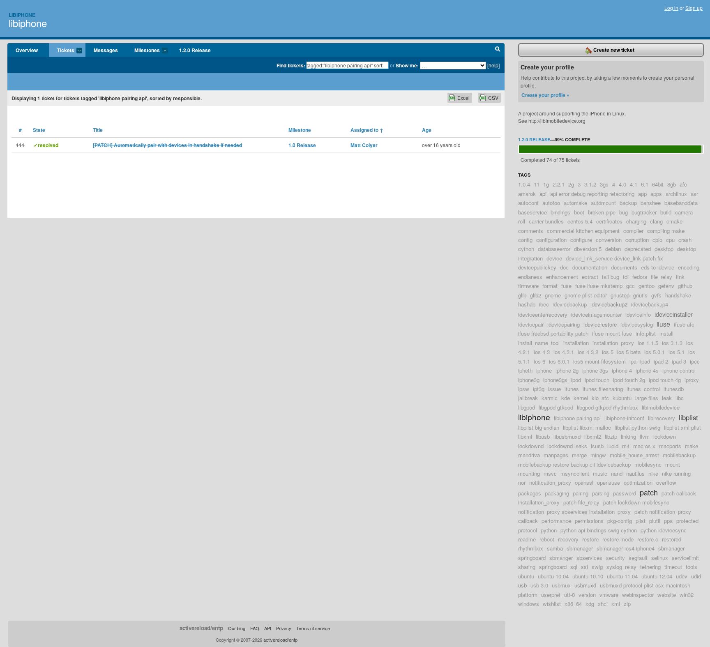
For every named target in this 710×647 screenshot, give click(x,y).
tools (691, 567)
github (685, 286)
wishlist (552, 604)
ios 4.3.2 (588, 352)
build (665, 212)
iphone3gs (555, 380)
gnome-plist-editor (586, 295)
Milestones (143, 50)
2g (571, 184)
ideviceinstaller (674, 314)
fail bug (610, 277)
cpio (657, 240)
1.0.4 (524, 184)
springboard (553, 567)
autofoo (551, 203)
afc (683, 184)
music (600, 473)
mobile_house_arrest (634, 455)
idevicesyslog (636, 324)
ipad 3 (679, 361)
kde (565, 398)
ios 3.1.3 (672, 343)
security (615, 558)
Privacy (283, 628)
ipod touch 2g (629, 380)
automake (575, 203)
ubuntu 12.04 (656, 576)
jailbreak (528, 398)
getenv (666, 286)
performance (556, 521)
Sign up (694, 7)
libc (679, 398)
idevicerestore (600, 324)
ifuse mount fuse (612, 333)
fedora (639, 277)
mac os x (644, 446)
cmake (674, 221)
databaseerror (554, 249)
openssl (584, 482)
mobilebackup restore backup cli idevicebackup (574, 464)
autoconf (528, 203)
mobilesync (648, 464)
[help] (493, 65)
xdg (590, 604)
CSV (493, 97)
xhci (603, 604)
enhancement (562, 277)
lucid (612, 446)
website (666, 595)
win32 (687, 595)
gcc (630, 286)
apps (656, 194)
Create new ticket (613, 49)
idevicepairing (563, 324)
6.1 (644, 184)
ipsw (523, 389)
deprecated (638, 249)
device (554, 258)
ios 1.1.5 (648, 343)
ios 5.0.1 (654, 352)
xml (615, 604)
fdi (626, 277)
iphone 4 (622, 370)
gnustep (620, 295)
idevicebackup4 (649, 304)
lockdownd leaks (567, 446)
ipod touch (597, 380)
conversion (609, 240)
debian (613, 249)
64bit (658, 184)
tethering (650, 567)
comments (530, 231)
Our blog (236, 628)
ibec (544, 304)
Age (426, 130)
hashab (526, 304)
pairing (580, 493)
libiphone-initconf (624, 418)
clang (656, 221)
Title (98, 130)
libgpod (526, 407)
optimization (638, 482)
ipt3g (538, 389)
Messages (106, 50)
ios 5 (607, 352)
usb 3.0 (539, 585)
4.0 (622, 184)
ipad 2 (661, 361)
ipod (576, 380)
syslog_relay (621, 567)
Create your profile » (545, 95)
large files (646, 398)
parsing (600, 493)
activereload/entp (201, 628)
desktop (664, 249)
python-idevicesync (664, 530)
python (549, 530)
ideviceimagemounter (596, 314)
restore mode (618, 539)
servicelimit (685, 558)
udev (681, 576)
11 (536, 184)
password (624, 493)
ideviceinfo (638, 314)
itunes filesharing (603, 389)
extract (590, 277)
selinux (659, 558)
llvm (645, 436)
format (550, 286)
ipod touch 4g (665, 380)
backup (628, 203)
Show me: (407, 65)
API (267, 628)
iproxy (692, 380)
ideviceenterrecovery (542, 314)
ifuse (663, 323)
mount (672, 464)
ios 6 (539, 361)
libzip (611, 436)
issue (554, 389)
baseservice (532, 212)
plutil (654, 521)
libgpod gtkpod (556, 407)
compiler (633, 231)
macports (670, 446)
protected (687, 521)
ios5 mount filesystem (599, 361)
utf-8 (569, 595)
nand (616, 473)
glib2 (535, 295)
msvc (550, 473)
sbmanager (580, 548)
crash (685, 240)
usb (522, 585)
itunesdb (674, 389)
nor (522, 482)
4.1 (633, 184)
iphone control (679, 370)
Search (498, 50)
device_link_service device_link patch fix (614, 258)
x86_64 (573, 604)
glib (522, 295)
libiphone (28, 23)
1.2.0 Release (195, 50)
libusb (543, 436)
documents (624, 267)
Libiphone (22, 14)
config (525, 240)
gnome (553, 295)
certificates (609, 221)
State (39, 130)
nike (653, 473)
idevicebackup (570, 304)
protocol (527, 530)
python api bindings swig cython (598, 530)
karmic (550, 398)
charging (636, 221)
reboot (546, 539)
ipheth (525, 370)
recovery (568, 539)
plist (640, 521)
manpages (556, 455)
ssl (584, 567)
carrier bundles (546, 221)
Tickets (61, 50)
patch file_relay (581, 502)
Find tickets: (291, 65)
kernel (581, 398)
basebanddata (681, 203)
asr (694, 194)
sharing (526, 567)
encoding (688, 267)
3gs (604, 184)
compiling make (666, 231)
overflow (666, 482)
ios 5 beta (629, 352)
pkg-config (619, 521)
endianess (530, 277)
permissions (589, 521)
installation (576, 343)
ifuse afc (684, 324)
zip (627, 604)
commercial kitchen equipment (583, 231)
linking (628, 436)
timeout (673, 567)
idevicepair (531, 324)
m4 (625, 446)
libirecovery (661, 418)
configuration (551, 240)
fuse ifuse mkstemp (598, 286)
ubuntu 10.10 (587, 576)
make (691, 446)
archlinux (676, 194)
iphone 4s (647, 370)
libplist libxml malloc (587, 427)
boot (579, 212)
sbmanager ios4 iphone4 (626, 548)
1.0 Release (302, 145)
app (642, 194)
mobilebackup (679, 455)
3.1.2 (590, 184)
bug (623, 212)
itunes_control (643, 389)
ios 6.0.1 (559, 361)
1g (546, 184)
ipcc (695, 361)
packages (529, 493)
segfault (638, 558)
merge (579, 455)
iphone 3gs (595, 370)
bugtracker (644, 212)
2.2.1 (559, 184)
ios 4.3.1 (563, 352)
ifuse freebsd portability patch (553, 333)
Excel (463, 97)
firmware (528, 286)
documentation (589, 267)
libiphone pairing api (577, 418)
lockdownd (531, 446)
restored (671, 539)
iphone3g (528, 380)
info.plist (646, 333)
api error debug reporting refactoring (592, 194)
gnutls (640, 295)
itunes (572, 389)
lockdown (664, 436)
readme (527, 539)
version (587, 595)
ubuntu (526, 576)
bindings (560, 212)
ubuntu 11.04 (622, 576)
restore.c (647, 539)
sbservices (589, 558)
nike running (676, 473)
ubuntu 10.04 (553, 576)
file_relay (661, 277)
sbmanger (561, 558)
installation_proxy (613, 343)
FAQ (254, 628)
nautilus (635, 473)
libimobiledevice (661, 407)
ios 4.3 (542, 352)
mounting (529, 473)
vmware (608, 595)
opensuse (608, 482)
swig (597, 567)
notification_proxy (550, 482)
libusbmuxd (567, 436)
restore (590, 539)
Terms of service (313, 628)
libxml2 (592, 436)
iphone (544, 370)
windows (528, 604)
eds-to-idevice (657, 267)
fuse (566, 286)
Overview (27, 50)
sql (573, 567)
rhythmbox (530, 548)
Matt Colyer (364, 145)
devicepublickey (537, 267)
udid (696, 576)
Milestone (299, 130)
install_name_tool (539, 343)
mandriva (529, 455)
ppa (668, 521)
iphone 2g (567, 370)
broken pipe (601, 212)
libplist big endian (538, 427)
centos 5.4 (579, 221)
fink (680, 277)
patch (649, 492)
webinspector (638, 595)
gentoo (647, 286)
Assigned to (366, 130)
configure (581, 240)
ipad (645, 361)
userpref (550, 595)
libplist (688, 417)
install (666, 333)
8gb (671, 184)
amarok (527, 194)
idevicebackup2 (608, 304)
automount (603, 203)
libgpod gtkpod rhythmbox (607, 407)
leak (667, 398)
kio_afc (600, 398)
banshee (651, 203)
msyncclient (574, 473)
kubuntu (622, 398)
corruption (637, 240)
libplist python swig (637, 427)
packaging (557, 493)
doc (564, 267)
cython (526, 249)
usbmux (561, 585)
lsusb (597, 446)
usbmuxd (585, 585)
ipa (632, 361)
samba (555, 548)
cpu (670, 240)
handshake (678, 295)
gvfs (656, 295)
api (542, 194)
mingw (598, 455)
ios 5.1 (677, 352)
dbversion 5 (588, 249)
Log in (671, 7)
